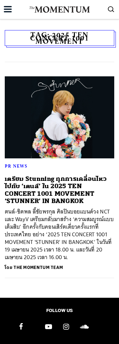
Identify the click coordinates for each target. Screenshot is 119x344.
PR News (16, 166)
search (111, 9)
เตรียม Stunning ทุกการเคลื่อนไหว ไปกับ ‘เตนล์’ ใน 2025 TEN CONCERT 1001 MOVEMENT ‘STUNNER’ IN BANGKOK (56, 190)
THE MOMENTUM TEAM (38, 267)
